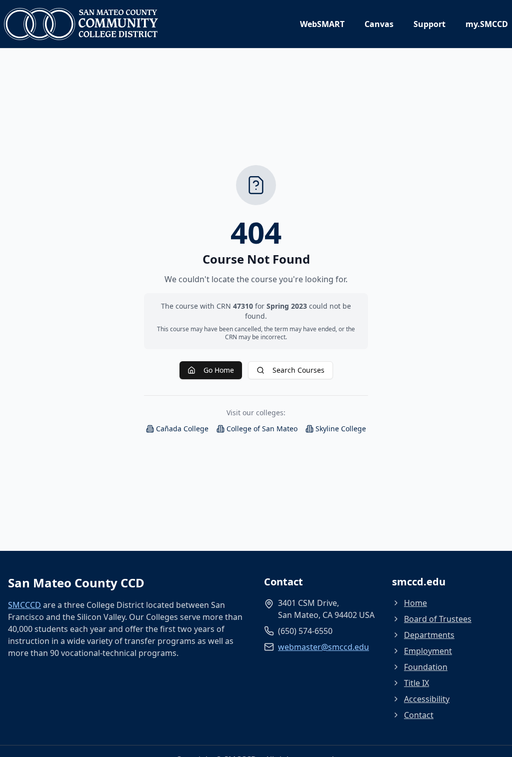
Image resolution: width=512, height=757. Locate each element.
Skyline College (341, 428)
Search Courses (298, 370)
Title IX (416, 682)
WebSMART (322, 24)
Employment (428, 650)
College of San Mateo (262, 428)
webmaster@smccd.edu (323, 646)
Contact (419, 714)
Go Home (219, 370)
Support (430, 24)
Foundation (426, 666)
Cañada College (182, 428)
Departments (429, 634)
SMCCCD (24, 604)
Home (415, 602)
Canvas (379, 24)
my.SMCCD (487, 24)
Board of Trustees (438, 618)
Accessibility (427, 698)
